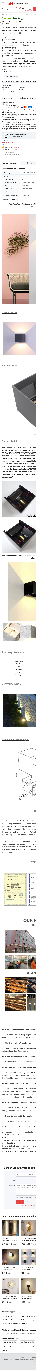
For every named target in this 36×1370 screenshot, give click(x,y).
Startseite (4, 14)
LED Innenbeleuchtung (24, 14)
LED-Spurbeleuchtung (27, 1320)
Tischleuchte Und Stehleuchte (11, 1323)
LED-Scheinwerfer (7, 1320)
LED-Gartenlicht (7, 1316)
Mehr (4, 1350)
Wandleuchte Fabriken (27, 1342)
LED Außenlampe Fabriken (12, 1347)
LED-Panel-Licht (25, 1323)
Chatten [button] (21, 76)
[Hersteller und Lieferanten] (18, 3)
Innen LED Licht (29, 1347)
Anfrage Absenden (11, 76)
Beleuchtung (12, 14)
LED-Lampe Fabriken (10, 1342)
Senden (20, 1202)
